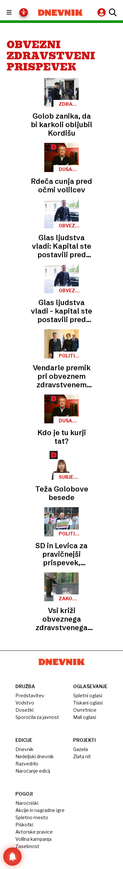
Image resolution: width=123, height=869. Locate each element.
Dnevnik (24, 749)
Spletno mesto (31, 817)
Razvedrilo (26, 763)
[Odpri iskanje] (111, 12)
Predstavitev (29, 695)
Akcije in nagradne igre (40, 810)
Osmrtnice (84, 710)
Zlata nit (82, 756)
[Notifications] (12, 856)
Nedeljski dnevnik (34, 756)
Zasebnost (27, 846)
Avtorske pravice (34, 832)
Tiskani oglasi (88, 702)
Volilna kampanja (33, 839)
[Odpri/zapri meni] (15, 12)
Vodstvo (24, 702)
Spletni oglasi (87, 695)
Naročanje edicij (32, 771)
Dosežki (24, 710)
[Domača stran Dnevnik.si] (60, 13)
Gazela (80, 749)
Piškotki (24, 824)
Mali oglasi (84, 717)
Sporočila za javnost (37, 717)
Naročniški (26, 803)
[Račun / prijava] (102, 12)
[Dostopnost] (23, 12)
